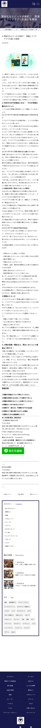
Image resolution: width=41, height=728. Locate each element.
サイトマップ (31, 713)
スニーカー (8, 522)
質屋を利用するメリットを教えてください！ (18, 401)
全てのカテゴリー (10, 508)
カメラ (7, 543)
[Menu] (38, 4)
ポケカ (29, 611)
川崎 (23, 619)
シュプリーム (18, 628)
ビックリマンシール (11, 536)
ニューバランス (9, 628)
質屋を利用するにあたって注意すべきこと (17, 398)
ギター (32, 619)
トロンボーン (17, 623)
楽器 (6, 515)
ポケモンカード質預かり (23, 606)
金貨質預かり (12, 602)
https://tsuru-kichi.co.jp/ (21, 434)
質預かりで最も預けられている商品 (15, 411)
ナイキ (33, 623)
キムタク (7, 611)
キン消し (8, 532)
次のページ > (34, 494)
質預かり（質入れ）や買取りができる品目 (17, 408)
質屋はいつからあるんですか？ (14, 404)
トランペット (8, 623)
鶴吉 (6, 602)
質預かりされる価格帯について (14, 414)
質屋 (27, 619)
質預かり (8, 512)
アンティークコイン (23, 602)
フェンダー (27, 628)
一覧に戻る (20, 494)
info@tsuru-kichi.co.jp (15, 432)
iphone (13, 632)
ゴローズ (7, 539)
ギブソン (7, 632)
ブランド (8, 525)
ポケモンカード (10, 529)
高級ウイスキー (10, 546)
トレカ (13, 611)
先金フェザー (19, 615)
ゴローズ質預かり (9, 615)
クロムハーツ (9, 519)
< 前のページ (7, 494)
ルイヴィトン (26, 623)
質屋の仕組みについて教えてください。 (17, 394)
